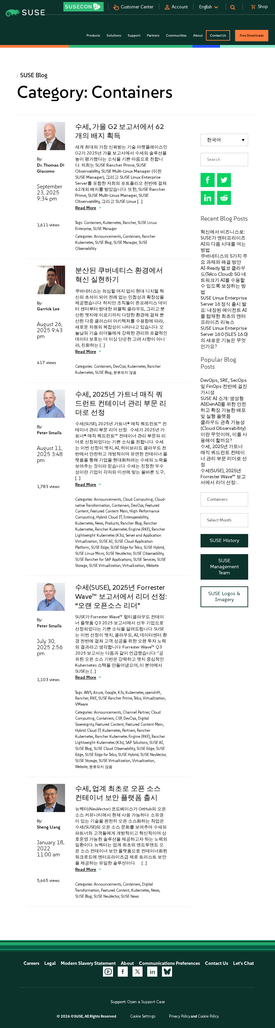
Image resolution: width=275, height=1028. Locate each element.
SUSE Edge (100, 547)
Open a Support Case (146, 1001)
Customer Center (137, 6)
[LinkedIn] (152, 972)
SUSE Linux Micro (89, 553)
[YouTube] (108, 972)
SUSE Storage (86, 761)
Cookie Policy (208, 1016)
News (99, 523)
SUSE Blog (34, 75)
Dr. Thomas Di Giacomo (50, 168)
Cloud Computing (138, 499)
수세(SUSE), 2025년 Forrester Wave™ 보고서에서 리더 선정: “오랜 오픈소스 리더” (121, 596)
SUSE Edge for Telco (126, 547)
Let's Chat (243, 963)
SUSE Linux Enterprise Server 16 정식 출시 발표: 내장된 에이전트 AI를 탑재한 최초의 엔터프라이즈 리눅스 (224, 310)
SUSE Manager (105, 229)
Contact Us (218, 35)
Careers (31, 963)
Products (112, 523)
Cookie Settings (142, 1016)
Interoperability (135, 517)
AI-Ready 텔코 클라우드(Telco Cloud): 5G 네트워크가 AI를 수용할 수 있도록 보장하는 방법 (223, 280)
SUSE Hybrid (154, 547)
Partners (128, 730)
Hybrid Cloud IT (109, 517)
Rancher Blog (131, 523)
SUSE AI (106, 541)
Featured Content (109, 724)
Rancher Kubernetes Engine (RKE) (122, 529)
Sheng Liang (48, 827)
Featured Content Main (109, 511)
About (127, 963)
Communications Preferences (169, 963)
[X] (137, 972)
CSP (118, 718)
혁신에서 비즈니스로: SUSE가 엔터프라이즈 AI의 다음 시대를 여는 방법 (223, 241)
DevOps (119, 366)
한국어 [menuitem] (214, 140)
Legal (50, 963)
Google (110, 692)
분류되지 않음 (124, 372)
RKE (93, 698)
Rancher (129, 223)
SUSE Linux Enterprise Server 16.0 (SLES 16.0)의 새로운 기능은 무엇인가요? (224, 337)
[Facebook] (123, 972)
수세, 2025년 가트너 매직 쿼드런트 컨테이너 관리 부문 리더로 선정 (120, 403)
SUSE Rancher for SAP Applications (103, 559)
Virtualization (133, 566)
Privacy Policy (179, 1016)
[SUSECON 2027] (83, 6)
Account (180, 6)
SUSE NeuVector (118, 553)
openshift (152, 692)
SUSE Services (144, 559)
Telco (137, 698)
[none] (225, 140)
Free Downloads (252, 35)
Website (152, 566)
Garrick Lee (48, 308)
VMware (81, 704)
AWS (88, 692)
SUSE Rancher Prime (115, 698)
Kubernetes (112, 223)
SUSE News (130, 896)
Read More (85, 207)
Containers (92, 223)
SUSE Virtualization (105, 566)
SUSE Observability (148, 553)
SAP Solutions (136, 743)
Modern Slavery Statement (88, 963)
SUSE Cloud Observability (114, 749)
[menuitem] (225, 140)
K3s (121, 692)
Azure (98, 692)
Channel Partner (136, 712)
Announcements (107, 236)
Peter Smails (49, 432)
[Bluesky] (167, 972)
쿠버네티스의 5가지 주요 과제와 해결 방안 (224, 259)
